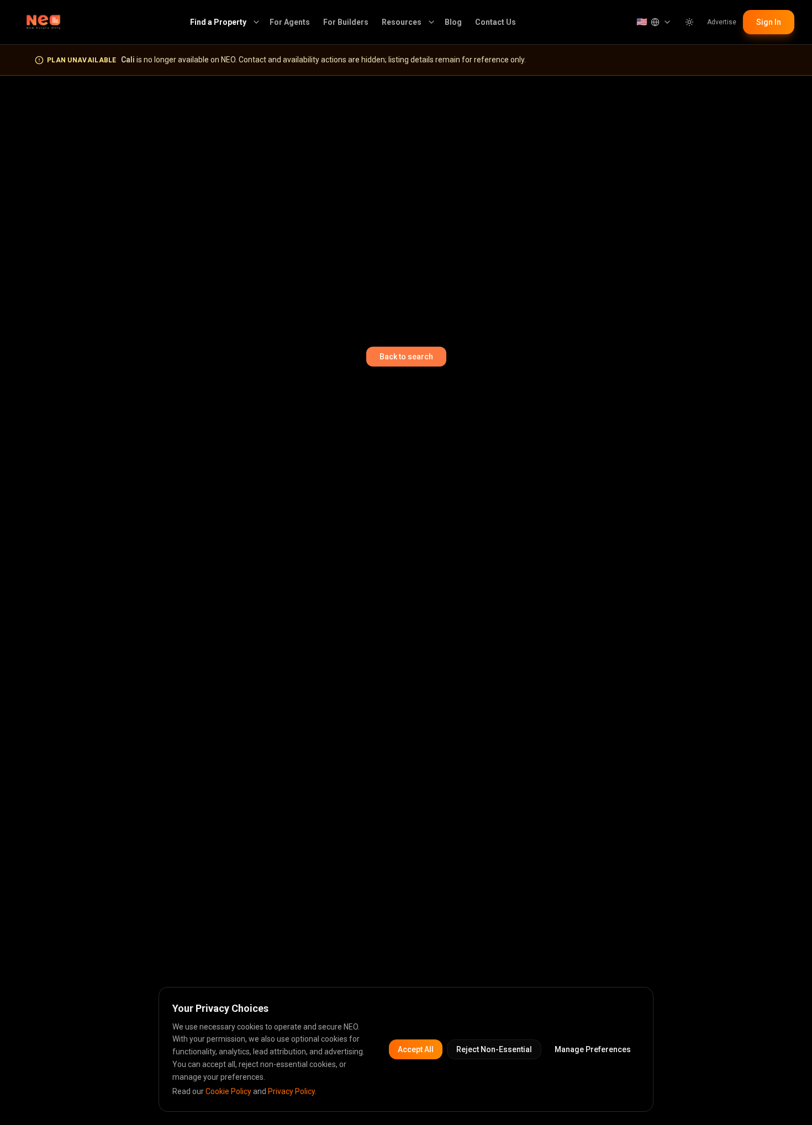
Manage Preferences (593, 1049)
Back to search (406, 356)
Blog (453, 22)
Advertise (721, 22)
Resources (401, 22)
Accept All (416, 1049)
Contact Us (495, 22)
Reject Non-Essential (494, 1049)
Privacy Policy (291, 1091)
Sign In (768, 22)
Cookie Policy (228, 1091)
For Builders (345, 22)
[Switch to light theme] (689, 22)
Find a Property (218, 22)
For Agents (290, 22)
